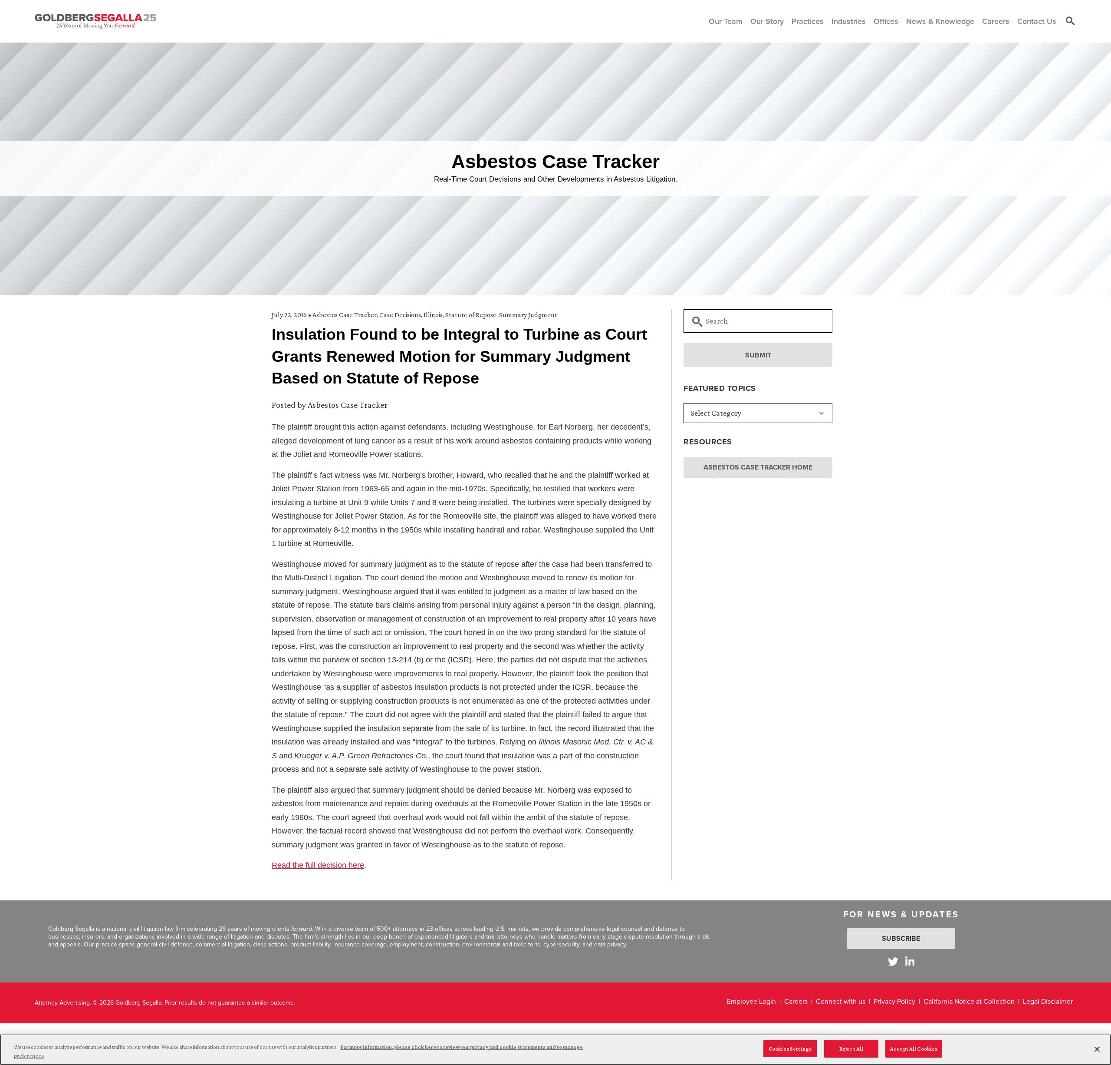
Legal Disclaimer (1048, 1001)
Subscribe (901, 938)
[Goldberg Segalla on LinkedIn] (909, 961)
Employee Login (751, 1001)
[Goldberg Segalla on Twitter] (893, 961)
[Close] (1097, 1048)
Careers (796, 1001)
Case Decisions (400, 314)
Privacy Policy (894, 1001)
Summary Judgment (528, 314)
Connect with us (840, 1001)
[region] (555, 1049)
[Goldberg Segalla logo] (95, 21)
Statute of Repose (470, 314)
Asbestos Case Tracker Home (757, 467)
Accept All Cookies (913, 1048)
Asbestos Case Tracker (344, 314)
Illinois (433, 314)
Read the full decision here (318, 865)
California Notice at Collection (969, 1001)
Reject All (851, 1048)
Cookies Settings (790, 1048)
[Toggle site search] (1070, 21)
